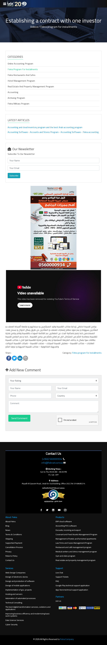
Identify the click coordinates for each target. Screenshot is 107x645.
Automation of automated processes (20, 598)
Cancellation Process (14, 547)
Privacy (8, 551)
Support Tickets (62, 577)
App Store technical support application (72, 590)
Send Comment (19, 418)
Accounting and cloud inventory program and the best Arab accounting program (45, 127)
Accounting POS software (66, 526)
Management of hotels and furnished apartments (76, 539)
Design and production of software (19, 581)
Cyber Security (11, 624)
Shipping (9, 539)
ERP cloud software (64, 521)
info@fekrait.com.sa (52, 462)
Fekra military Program (18, 104)
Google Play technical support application (73, 585)
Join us (58, 601)
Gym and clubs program (65, 556)
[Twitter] (47, 510)
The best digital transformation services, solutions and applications (27, 608)
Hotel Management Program (21, 81)
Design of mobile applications (17, 585)
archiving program (16, 98)
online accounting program (20, 63)
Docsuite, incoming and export (68, 530)
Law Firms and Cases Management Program (74, 543)
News (7, 530)
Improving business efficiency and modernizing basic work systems (27, 615)
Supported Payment (13, 543)
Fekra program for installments (23, 69)
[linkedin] (53, 510)
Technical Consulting (13, 602)
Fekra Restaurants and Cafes (21, 75)
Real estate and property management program (31, 86)
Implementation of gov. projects (18, 590)
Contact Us (9, 560)
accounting (13, 92)
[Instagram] (65, 510)
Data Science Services (14, 620)
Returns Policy (11, 556)
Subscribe (13, 175)
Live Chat (59, 573)
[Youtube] (59, 510)
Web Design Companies (15, 573)
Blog (7, 526)
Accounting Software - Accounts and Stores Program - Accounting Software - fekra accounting (53, 132)
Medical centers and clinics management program (76, 551)
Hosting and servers (13, 594)
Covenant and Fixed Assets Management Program (76, 534)
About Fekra (10, 521)
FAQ (57, 581)
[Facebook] (41, 510)
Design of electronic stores (16, 577)
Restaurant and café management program (73, 547)
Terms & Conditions (13, 534)
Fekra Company (67, 639)
